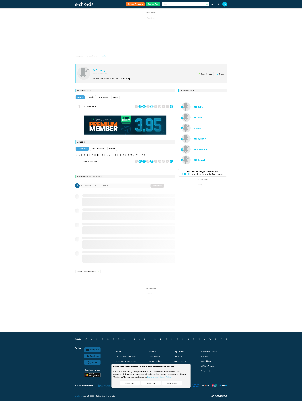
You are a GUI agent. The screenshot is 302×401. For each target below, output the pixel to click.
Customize (172, 383)
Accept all (129, 383)
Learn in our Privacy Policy (159, 377)
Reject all (151, 383)
